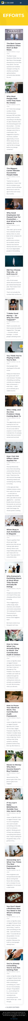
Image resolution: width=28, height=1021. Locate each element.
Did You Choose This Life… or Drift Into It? (13, 272)
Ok (11, 1018)
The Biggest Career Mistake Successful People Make (13, 172)
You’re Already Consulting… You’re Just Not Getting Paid (13, 967)
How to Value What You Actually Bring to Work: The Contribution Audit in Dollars (13, 649)
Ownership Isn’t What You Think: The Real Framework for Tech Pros (14, 864)
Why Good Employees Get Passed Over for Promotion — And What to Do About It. (14, 218)
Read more (15, 1018)
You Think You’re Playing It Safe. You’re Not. (14, 358)
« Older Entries (12, 1007)
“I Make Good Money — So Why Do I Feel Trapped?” (13, 316)
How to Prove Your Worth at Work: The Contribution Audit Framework (13, 711)
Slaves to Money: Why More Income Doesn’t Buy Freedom (14, 768)
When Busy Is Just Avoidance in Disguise (13, 532)
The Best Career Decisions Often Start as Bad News (14, 47)
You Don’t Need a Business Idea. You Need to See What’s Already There (14, 910)
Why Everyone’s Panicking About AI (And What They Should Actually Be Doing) (14, 581)
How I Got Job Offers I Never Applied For (13, 458)
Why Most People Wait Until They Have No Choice (14, 99)
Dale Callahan (12, 51)
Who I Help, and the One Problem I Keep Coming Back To (14, 413)
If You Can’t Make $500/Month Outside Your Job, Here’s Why (14, 807)
